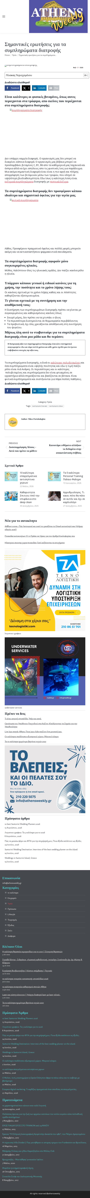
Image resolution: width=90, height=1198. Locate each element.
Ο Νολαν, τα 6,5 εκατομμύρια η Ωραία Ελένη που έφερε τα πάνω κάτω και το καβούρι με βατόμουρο (41, 1079)
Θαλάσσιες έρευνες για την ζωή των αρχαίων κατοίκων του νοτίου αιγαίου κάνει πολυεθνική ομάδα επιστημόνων (42, 1115)
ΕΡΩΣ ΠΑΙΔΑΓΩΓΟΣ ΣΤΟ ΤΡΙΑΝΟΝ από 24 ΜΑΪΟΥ (25, 1125)
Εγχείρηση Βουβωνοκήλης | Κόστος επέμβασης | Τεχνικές (27, 970)
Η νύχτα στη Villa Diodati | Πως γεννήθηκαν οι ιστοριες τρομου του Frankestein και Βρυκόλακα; (44, 1142)
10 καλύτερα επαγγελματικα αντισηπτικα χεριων (28, 477)
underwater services (13, 707)
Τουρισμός (12, 919)
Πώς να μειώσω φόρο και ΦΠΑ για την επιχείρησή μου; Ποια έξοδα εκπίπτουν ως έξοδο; (43, 840)
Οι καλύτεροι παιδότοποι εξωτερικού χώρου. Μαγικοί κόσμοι (32, 736)
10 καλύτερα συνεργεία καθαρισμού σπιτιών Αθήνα (24, 986)
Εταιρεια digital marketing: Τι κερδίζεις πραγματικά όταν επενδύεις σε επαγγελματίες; (39, 1089)
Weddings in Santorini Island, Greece (21, 857)
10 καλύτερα (13, 892)
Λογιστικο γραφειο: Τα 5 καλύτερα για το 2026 (25, 832)
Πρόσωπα (12, 908)
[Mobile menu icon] (3, 16)
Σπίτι (10, 930)
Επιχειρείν (12, 898)
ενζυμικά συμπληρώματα (19, 181)
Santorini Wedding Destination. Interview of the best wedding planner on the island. (41, 849)
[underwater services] (45, 704)
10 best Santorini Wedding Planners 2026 (22, 823)
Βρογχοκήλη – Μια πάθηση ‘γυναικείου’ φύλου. (22, 1159)
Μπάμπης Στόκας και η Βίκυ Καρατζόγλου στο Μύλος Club (28, 1150)
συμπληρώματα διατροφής (39, 406)
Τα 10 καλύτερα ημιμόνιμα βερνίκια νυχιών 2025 (25, 741)
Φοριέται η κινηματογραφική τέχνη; (18, 1167)
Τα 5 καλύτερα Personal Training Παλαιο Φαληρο (73, 476)
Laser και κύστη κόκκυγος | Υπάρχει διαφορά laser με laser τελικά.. (31, 994)
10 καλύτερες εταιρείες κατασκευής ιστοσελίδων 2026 (25, 978)
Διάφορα (11, 936)
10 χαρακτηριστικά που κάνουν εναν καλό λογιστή (24, 1105)
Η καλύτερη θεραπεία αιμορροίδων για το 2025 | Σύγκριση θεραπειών (32, 951)
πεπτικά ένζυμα (59, 181)
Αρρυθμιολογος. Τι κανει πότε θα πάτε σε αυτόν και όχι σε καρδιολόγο (74, 497)
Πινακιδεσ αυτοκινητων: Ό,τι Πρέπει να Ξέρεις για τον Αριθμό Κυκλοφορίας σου (40, 536)
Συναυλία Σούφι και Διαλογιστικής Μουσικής (22, 1176)
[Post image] (11, 476)
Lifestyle (11, 914)
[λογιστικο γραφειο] (45, 630)
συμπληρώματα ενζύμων (56, 406)
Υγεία (49, 402)
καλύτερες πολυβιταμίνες (66, 362)
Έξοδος (11, 925)
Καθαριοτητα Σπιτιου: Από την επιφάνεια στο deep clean (29, 497)
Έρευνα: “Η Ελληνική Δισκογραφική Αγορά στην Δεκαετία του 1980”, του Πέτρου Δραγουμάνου (43, 1134)
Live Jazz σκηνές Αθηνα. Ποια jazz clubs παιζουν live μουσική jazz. (33, 731)
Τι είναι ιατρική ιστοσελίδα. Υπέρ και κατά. (23, 718)
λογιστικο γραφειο (13, 633)
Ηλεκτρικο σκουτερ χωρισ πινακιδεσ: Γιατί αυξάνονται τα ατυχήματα (35, 542)
